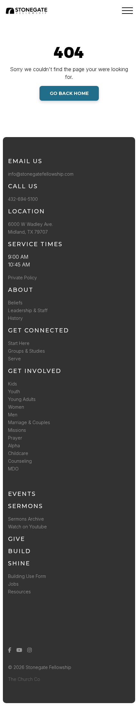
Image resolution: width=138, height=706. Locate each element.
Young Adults (22, 399)
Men (12, 414)
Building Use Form (27, 576)
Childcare (18, 453)
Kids (12, 383)
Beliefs (15, 302)
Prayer (15, 438)
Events (22, 493)
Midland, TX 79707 (28, 232)
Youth (14, 391)
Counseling (20, 461)
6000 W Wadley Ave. (30, 224)
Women (16, 407)
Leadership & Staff (27, 310)
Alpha (14, 445)
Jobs (13, 584)
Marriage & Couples (29, 422)
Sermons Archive (26, 519)
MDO (13, 468)
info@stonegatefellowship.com (40, 174)
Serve (14, 358)
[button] (127, 10)
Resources (19, 591)
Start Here (19, 343)
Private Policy (22, 277)
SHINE (19, 563)
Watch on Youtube (27, 526)
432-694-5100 (24, 199)
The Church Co (24, 679)
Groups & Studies (26, 351)
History (15, 318)
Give (16, 539)
